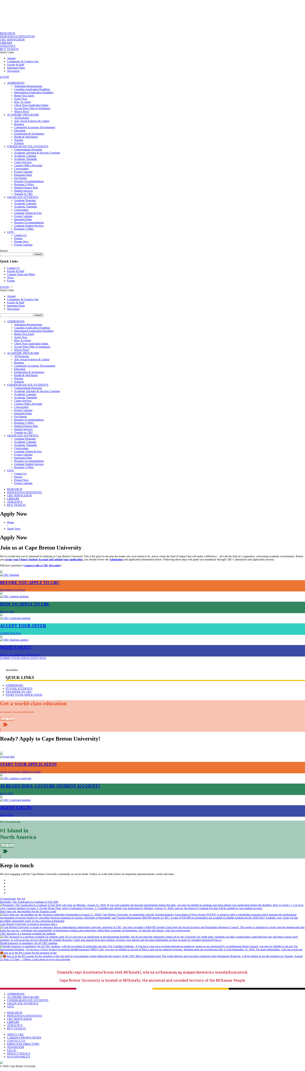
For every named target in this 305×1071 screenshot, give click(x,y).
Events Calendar (23, 171)
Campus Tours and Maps (21, 274)
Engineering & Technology (29, 133)
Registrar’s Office (24, 184)
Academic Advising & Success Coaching (37, 152)
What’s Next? (21, 111)
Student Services (23, 190)
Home (10, 522)
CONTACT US (16, 1040)
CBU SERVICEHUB (12, 39)
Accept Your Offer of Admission (32, 108)
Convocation (21, 168)
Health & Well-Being (26, 136)
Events (11, 280)
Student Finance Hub (26, 187)
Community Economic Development (34, 127)
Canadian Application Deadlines (32, 89)
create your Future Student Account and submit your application (44, 559)
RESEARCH (7, 33)
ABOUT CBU (15, 1034)
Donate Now (21, 241)
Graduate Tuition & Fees (28, 212)
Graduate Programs (25, 200)
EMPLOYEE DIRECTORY (23, 1043)
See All (21, 898)
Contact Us (20, 235)
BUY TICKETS (9, 49)
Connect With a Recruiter (28, 165)
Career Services (23, 162)
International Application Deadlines (33, 92)
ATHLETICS (7, 45)
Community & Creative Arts (22, 61)
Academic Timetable (25, 159)
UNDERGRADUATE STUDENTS (27, 146)
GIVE (10, 232)
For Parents (20, 178)
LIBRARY (6, 42)
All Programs (21, 117)
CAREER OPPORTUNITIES (24, 1037)
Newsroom (13, 70)
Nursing (18, 140)
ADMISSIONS (16, 82)
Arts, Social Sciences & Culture (31, 120)
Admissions (116, 559)
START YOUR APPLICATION (24, 694)
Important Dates (16, 67)
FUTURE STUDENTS (19, 688)
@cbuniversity (8, 898)
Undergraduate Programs (28, 149)
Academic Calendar (25, 155)
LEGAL (12, 1050)
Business (19, 124)
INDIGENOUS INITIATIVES (17, 36)
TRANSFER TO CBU (19, 691)
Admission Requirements (28, 86)
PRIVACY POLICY (18, 1053)
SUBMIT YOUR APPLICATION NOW (23, 657)
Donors (18, 238)
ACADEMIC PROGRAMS (23, 114)
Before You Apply (24, 95)
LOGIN (4, 76)
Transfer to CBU (23, 193)
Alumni (11, 58)
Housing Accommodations (29, 181)
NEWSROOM (15, 1047)
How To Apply (22, 101)
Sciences (19, 143)
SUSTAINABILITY (19, 1056)
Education (19, 130)
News (10, 277)
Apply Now (21, 98)
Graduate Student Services (29, 225)
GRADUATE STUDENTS (22, 197)
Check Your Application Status (31, 105)
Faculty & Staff (15, 64)
